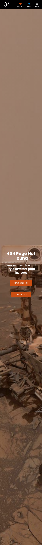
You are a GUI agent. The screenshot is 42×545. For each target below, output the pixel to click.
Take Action (21, 294)
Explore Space (21, 283)
